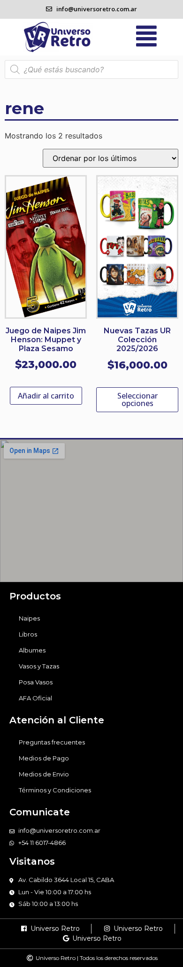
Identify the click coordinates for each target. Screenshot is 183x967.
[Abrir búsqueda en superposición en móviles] (91, 69)
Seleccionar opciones (137, 399)
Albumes (32, 650)
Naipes (29, 618)
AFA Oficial (35, 698)
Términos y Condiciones (55, 790)
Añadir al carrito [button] (46, 396)
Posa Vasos (36, 682)
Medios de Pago (44, 758)
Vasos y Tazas (39, 666)
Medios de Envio (44, 774)
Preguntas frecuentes (52, 742)
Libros (28, 634)
